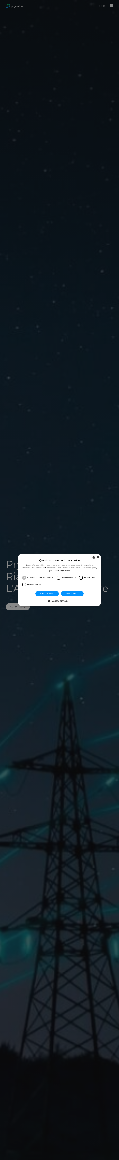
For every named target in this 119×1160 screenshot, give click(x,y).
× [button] (98, 557)
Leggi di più (65, 570)
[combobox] (93, 557)
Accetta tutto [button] (47, 593)
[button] (59, 601)
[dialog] (59, 580)
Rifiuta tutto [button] (72, 593)
